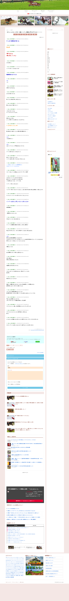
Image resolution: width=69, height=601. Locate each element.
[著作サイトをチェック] (7, 349)
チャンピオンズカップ (17, 345)
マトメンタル (50, 117)
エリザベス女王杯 (15, 563)
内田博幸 (12, 572)
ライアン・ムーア (9, 563)
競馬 (22, 572)
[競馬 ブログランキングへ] (13, 341)
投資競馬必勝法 (49, 568)
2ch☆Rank (50, 108)
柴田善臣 (18, 563)
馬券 (48, 67)
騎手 (8, 345)
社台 (23, 563)
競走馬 (21, 557)
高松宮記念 (9, 569)
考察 (48, 65)
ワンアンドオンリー (17, 573)
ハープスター (12, 560)
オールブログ (50, 111)
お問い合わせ (22, 582)
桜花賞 (7, 573)
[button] (35, 34)
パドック (13, 566)
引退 (14, 572)
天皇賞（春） (18, 575)
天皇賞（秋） (13, 575)
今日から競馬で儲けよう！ (51, 557)
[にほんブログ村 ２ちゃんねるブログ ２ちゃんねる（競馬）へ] (26, 341)
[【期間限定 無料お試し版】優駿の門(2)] (55, 164)
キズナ (21, 569)
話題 (48, 52)
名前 (8, 365)
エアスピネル (11, 557)
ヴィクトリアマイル (15, 569)
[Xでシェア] (15, 34)
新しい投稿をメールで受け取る (14, 384)
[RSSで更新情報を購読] (13, 349)
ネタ (48, 71)
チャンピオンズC (8, 566)
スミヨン (17, 560)
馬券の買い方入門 (49, 563)
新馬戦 (19, 569)
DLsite (60, 177)
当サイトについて (8, 582)
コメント (9, 370)
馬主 (48, 56)
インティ (11, 345)
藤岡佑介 (16, 566)
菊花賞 (21, 572)
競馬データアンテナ (49, 560)
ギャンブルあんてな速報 (52, 112)
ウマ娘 (20, 563)
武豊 (21, 345)
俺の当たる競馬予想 (51, 103)
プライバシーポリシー (19, 363)
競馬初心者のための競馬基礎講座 (52, 571)
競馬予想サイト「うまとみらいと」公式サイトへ (25, 500)
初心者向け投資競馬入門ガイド (52, 573)
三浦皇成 (12, 573)
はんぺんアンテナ (51, 114)
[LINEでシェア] (30, 34)
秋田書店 (49, 173)
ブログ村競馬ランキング (52, 125)
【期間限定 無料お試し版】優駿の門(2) (53, 172)
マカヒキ (7, 569)
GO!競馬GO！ (50, 101)
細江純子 (10, 560)
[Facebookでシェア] (20, 34)
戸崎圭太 (8, 577)
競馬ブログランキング (52, 127)
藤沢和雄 (8, 560)
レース (48, 69)
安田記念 (9, 573)
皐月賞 (12, 577)
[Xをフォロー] (9, 349)
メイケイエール (17, 572)
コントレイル (15, 560)
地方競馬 (19, 566)
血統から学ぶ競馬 (49, 565)
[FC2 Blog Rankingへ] (38, 341)
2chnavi (49, 109)
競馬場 (22, 563)
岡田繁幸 (6, 557)
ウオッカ (11, 566)
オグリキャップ (9, 557)
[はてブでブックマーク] (25, 34)
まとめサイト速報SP (52, 115)
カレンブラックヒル (14, 557)
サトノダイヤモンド (22, 560)
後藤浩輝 (17, 557)
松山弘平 (12, 563)
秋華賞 (6, 560)
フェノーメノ (19, 557)
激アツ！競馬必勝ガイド (50, 576)
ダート (19, 560)
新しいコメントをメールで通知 (14, 381)
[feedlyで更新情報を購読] (11, 349)
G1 (11, 569)
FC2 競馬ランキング (51, 124)
